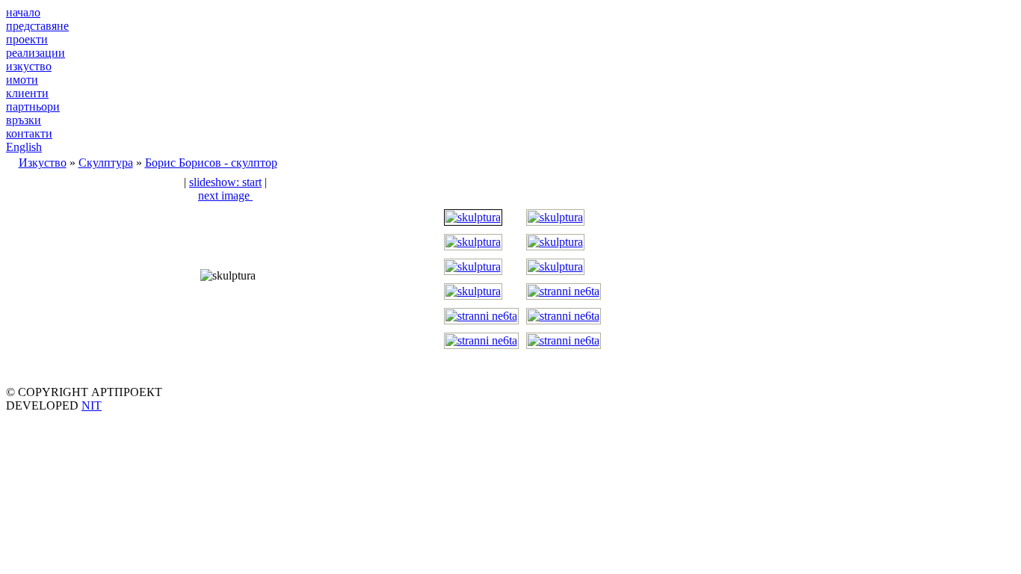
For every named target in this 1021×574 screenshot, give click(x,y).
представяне (37, 25)
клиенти (27, 93)
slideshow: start (225, 182)
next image (225, 195)
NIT (91, 405)
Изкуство (43, 162)
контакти (29, 133)
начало (23, 12)
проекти (27, 39)
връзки (23, 120)
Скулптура (105, 162)
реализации (35, 52)
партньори (33, 106)
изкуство (29, 66)
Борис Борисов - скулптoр (211, 162)
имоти (22, 79)
